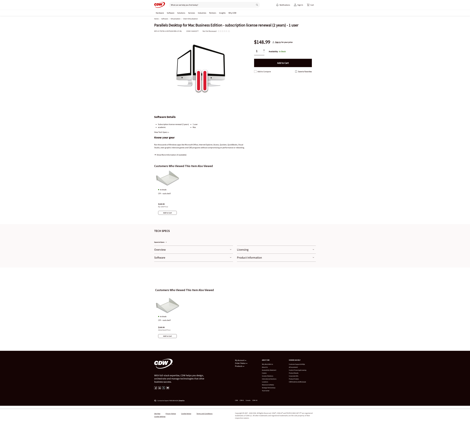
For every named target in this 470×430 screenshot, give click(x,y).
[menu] (283, 5)
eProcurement (293, 367)
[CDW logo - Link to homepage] (159, 5)
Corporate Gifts (293, 376)
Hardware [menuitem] (160, 13)
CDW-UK (254, 400)
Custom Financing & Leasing (297, 370)
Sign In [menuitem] (300, 5)
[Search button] (257, 5)
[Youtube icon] (167, 388)
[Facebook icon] (155, 388)
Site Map (157, 413)
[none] (159, 13)
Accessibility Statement (269, 370)
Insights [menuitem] (222, 13)
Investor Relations (267, 376)
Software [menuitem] (170, 13)
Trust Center (265, 391)
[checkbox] (255, 71)
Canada (248, 400)
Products (239, 366)
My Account (240, 360)
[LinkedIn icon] (159, 388)
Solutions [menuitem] (181, 13)
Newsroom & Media (268, 385)
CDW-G (242, 400)
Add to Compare (264, 71)
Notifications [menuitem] (285, 5)
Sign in (278, 42)
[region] (235, 195)
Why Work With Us (267, 364)
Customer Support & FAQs (297, 364)
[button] (310, 5)
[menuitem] (277, 5)
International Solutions (269, 379)
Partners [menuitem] (212, 13)
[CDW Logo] (159, 5)
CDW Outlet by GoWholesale (297, 382)
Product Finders (294, 379)
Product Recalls (293, 373)
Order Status (240, 363)
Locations (265, 382)
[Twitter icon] (163, 388)
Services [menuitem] (191, 13)
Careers (264, 373)
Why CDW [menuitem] (232, 13)
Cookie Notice (186, 413)
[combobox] (211, 5)
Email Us (181, 400)
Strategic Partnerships (268, 388)
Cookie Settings (159, 416)
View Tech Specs (161, 132)
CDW (236, 400)
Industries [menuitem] (202, 13)
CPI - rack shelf (164, 320)
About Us (265, 367)
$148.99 (262, 42)
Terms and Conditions (204, 413)
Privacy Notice (171, 413)
